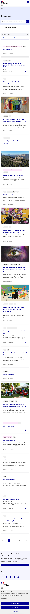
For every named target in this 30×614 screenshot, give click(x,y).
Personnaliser (15, 611)
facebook (10, 577)
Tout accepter (15, 603)
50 (26, 540)
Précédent (6, 540)
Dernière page (17, 544)
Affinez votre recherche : (11, 38)
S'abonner (15, 565)
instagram (14, 577)
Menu (28, 2)
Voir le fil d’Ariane (4, 8)
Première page (3, 540)
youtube (18, 577)
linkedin (6, 577)
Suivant (13, 544)
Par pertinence (6, 34)
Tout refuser (15, 607)
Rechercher (27, 21)
